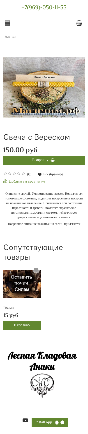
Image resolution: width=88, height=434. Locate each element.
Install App (45, 422)
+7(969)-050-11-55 (44, 7)
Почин (8, 308)
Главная (9, 37)
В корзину (22, 325)
